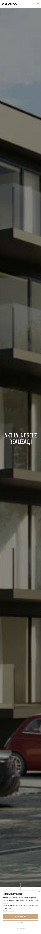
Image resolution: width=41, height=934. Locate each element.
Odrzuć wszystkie (20, 929)
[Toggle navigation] (34, 4)
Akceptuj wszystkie (20, 916)
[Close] (39, 891)
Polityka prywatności (8, 911)
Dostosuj (20, 922)
